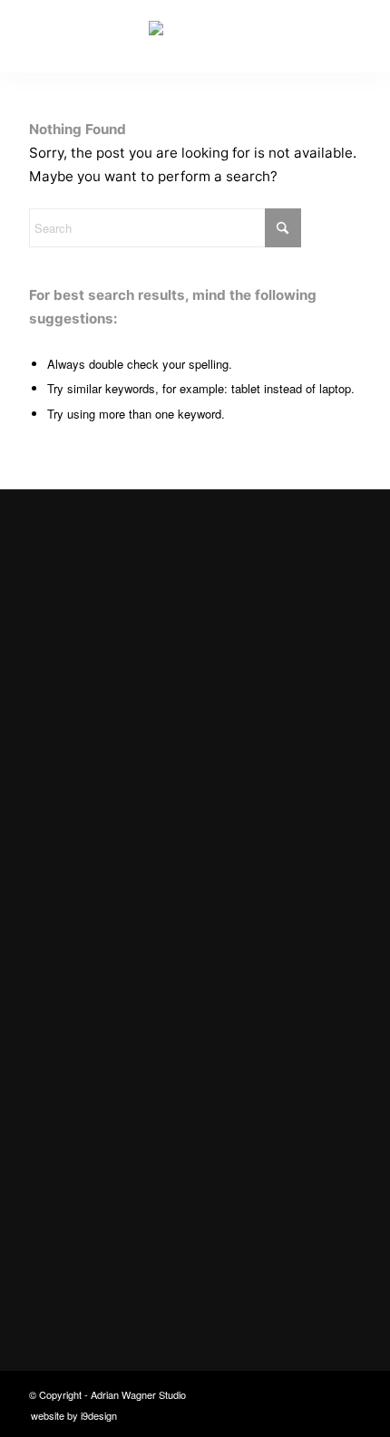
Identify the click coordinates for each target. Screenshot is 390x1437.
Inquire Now (75, 819)
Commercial (82, 931)
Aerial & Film (83, 1036)
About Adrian (85, 1071)
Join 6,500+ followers (136, 1255)
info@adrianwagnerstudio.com (142, 1161)
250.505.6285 (87, 1196)
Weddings (74, 1001)
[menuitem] (69, 1415)
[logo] (195, 36)
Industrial (73, 966)
